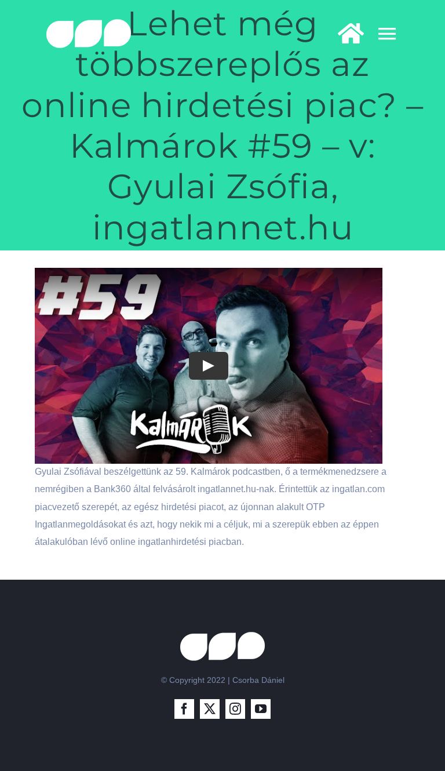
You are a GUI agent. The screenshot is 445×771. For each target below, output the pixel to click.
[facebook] (184, 709)
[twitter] (210, 709)
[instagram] (235, 709)
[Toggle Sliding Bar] (345, 33)
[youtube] (261, 709)
